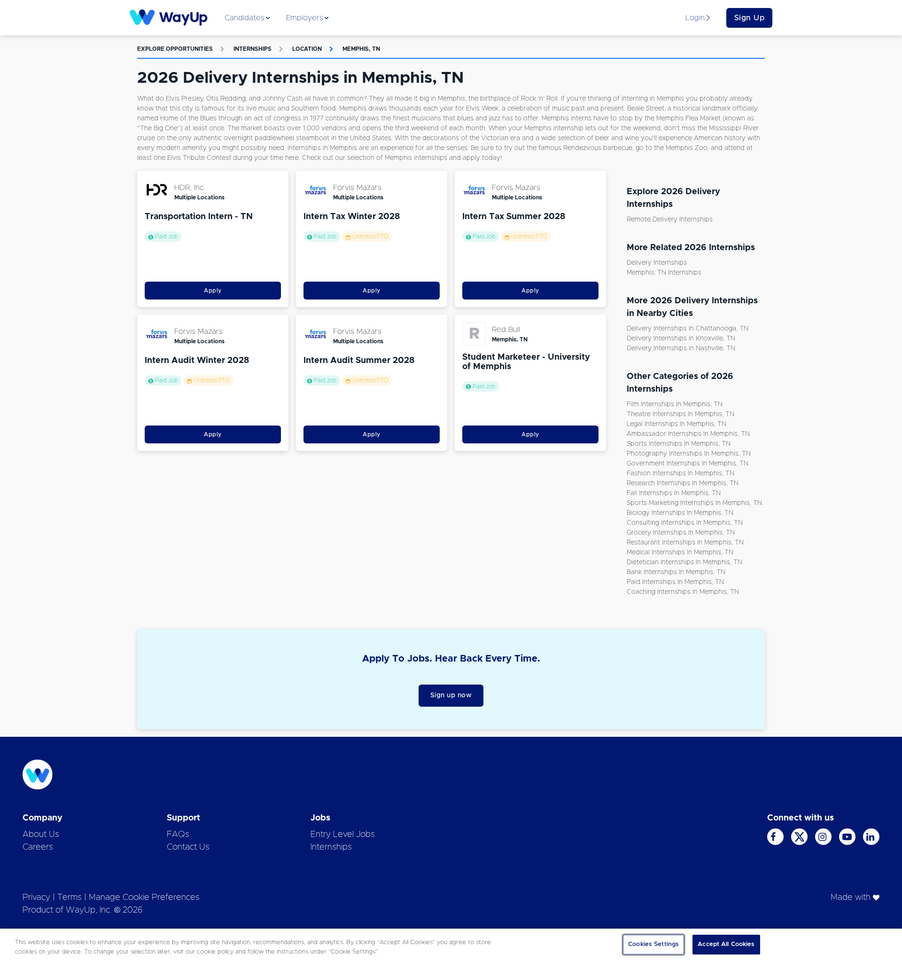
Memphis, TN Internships (664, 272)
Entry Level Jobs (343, 834)
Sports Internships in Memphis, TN (679, 444)
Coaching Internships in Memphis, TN (683, 592)
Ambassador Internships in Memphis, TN (688, 434)
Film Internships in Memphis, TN (675, 404)
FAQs (178, 834)
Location (307, 49)
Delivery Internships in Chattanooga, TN (687, 328)
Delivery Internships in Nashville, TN (681, 348)
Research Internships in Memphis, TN (683, 483)
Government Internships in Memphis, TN (687, 463)
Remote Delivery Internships (670, 219)
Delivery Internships (657, 263)
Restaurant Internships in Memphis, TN (685, 542)
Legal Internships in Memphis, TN (676, 424)
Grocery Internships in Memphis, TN (681, 532)
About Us (41, 834)
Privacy (36, 897)
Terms (69, 897)
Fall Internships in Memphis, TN (674, 493)
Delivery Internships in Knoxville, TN (681, 338)
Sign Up (749, 18)
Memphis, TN (361, 49)
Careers (38, 847)
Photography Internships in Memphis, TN (689, 453)
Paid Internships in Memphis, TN (675, 582)
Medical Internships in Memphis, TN (680, 552)
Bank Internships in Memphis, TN (676, 572)
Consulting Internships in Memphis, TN (685, 523)
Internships (252, 49)
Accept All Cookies (726, 944)
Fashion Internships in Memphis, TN (680, 473)
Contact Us (188, 847)
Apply (213, 290)
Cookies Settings (653, 944)
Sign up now (451, 695)
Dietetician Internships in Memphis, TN (684, 562)
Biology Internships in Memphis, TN (680, 513)
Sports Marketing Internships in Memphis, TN (694, 503)
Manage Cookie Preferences (144, 897)
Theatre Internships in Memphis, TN (680, 414)
